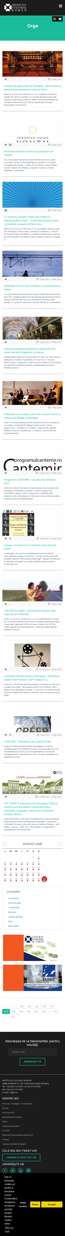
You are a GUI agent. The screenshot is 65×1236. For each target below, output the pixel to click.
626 (44, 1006)
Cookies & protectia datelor (14, 1144)
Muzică (12, 912)
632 (36, 1011)
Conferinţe (13, 907)
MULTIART (13, 926)
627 (52, 1006)
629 (14, 1011)
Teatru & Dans (15, 917)
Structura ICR (8, 1112)
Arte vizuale (14, 903)
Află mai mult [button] (9, 1229)
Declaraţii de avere (10, 1126)
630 (21, 1011)
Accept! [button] (52, 1204)
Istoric (5, 1121)
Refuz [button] (35, 1204)
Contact (5, 1139)
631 (29, 1011)
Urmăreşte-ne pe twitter (21, 1157)
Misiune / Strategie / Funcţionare (17, 1104)
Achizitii (5, 1130)
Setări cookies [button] (23, 1204)
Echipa (5, 1108)
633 (44, 1011)
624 (29, 1006)
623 (22, 1006)
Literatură (13, 898)
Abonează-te (32, 1061)
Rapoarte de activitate (12, 1117)
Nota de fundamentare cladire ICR (17, 1135)
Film (10, 921)
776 (55, 1011)
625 (37, 1006)
